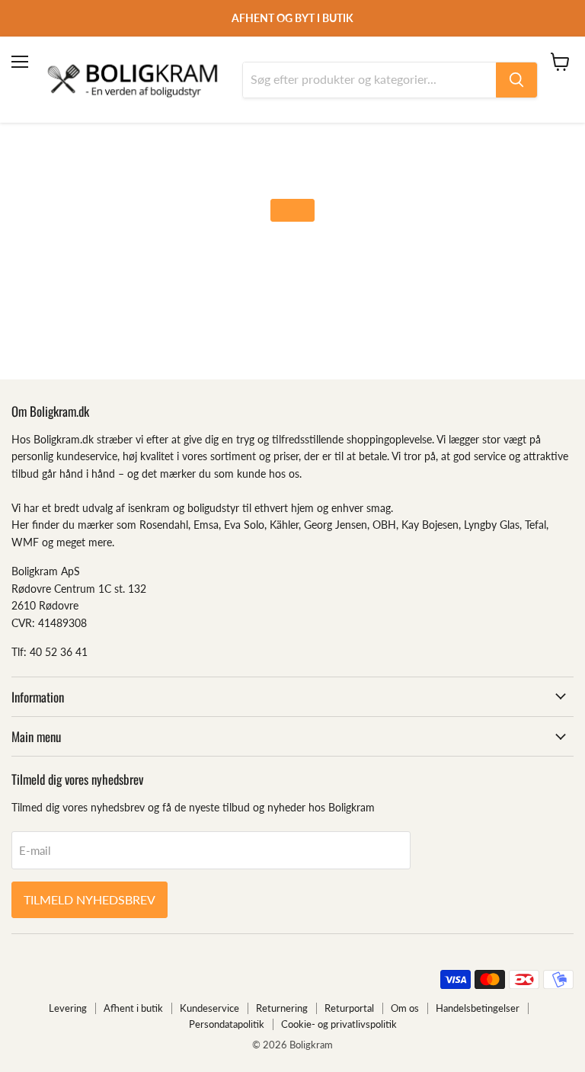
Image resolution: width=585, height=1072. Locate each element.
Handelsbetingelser (477, 1008)
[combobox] (369, 80)
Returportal (349, 1008)
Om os (405, 1008)
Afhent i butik (133, 1008)
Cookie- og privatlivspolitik (339, 1024)
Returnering (282, 1008)
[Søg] (516, 80)
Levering (68, 1008)
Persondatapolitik (226, 1024)
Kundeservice (209, 1008)
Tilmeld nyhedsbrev (89, 899)
